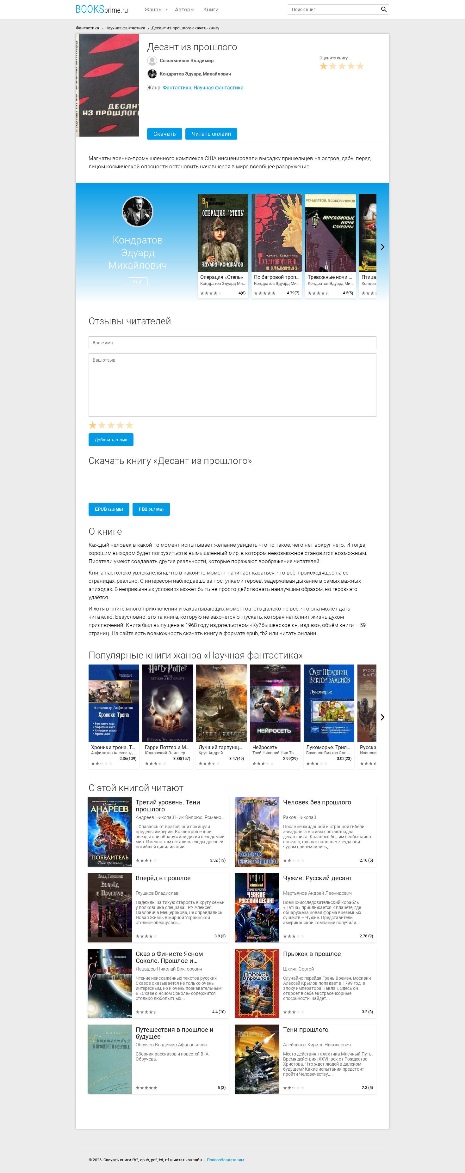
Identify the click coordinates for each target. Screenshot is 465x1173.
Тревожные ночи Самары (330, 277)
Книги (211, 9)
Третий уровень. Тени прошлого (168, 806)
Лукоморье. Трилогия (329, 750)
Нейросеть (275, 750)
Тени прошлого (305, 1029)
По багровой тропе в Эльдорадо (277, 277)
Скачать (164, 133)
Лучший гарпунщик (221, 750)
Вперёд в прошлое (163, 878)
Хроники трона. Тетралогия (114, 750)
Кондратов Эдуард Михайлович (195, 74)
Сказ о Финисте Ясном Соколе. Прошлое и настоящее (169, 957)
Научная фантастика (219, 88)
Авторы (185, 9)
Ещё (137, 282)
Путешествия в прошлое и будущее (175, 1033)
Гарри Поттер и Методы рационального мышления (167, 750)
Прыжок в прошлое (312, 954)
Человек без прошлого (317, 802)
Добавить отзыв (111, 439)
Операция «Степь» (221, 277)
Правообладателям (225, 1160)
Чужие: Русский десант (317, 878)
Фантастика (177, 88)
